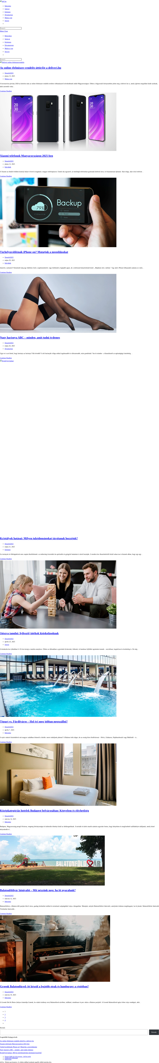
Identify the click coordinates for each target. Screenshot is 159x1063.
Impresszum (8, 1059)
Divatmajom (9, 45)
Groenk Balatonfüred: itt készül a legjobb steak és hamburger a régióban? (44, 986)
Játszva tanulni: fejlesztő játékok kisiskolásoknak (29, 633)
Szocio (7, 52)
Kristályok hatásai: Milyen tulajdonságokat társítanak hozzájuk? (39, 538)
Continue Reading (6, 91)
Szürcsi (7, 39)
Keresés (2, 1028)
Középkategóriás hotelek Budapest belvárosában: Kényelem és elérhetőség (44, 810)
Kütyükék (8, 167)
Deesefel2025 (9, 73)
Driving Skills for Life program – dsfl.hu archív (18, 1056)
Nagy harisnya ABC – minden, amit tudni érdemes (30, 337)
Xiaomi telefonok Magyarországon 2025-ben (26, 155)
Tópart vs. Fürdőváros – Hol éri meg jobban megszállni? (34, 721)
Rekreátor (8, 36)
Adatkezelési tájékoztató (11, 1058)
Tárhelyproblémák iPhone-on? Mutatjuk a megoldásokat (34, 251)
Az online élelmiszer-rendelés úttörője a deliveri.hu (30, 67)
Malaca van (9, 48)
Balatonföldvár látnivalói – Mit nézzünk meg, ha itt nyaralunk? (38, 890)
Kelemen (8, 42)
